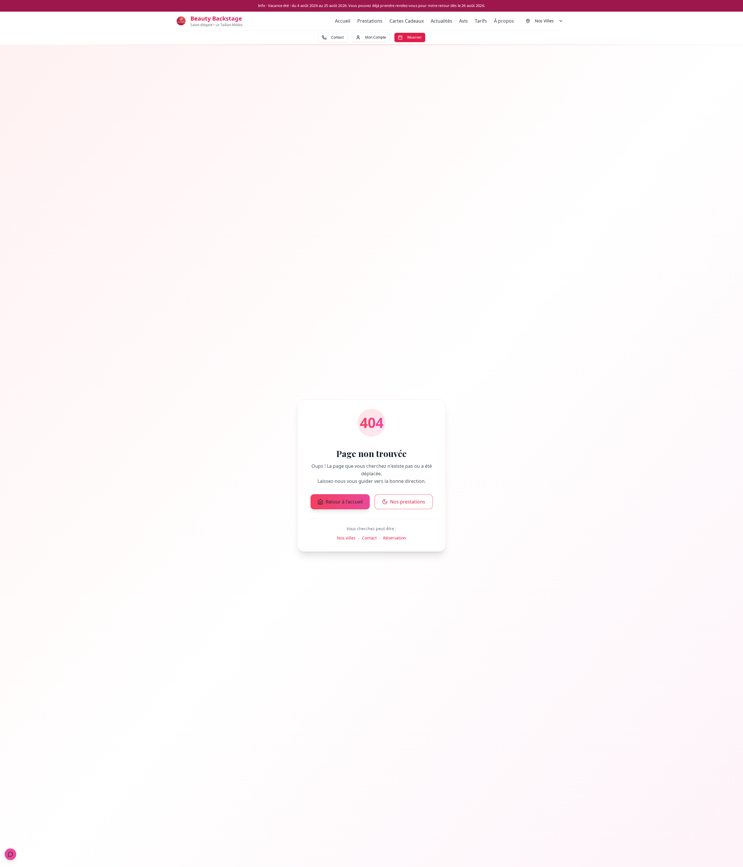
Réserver (414, 37)
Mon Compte (375, 37)
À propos (504, 21)
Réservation (394, 538)
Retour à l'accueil (344, 502)
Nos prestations (407, 502)
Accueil (342, 21)
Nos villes (346, 538)
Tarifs (481, 21)
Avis (463, 21)
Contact (337, 37)
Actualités (441, 21)
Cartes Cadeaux (406, 21)
